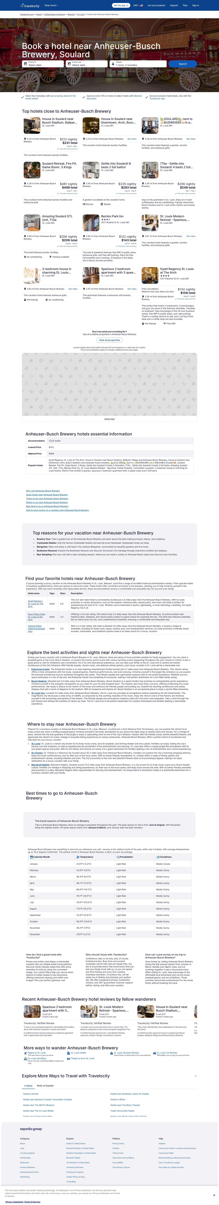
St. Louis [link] (80, 14)
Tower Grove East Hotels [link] (122, 1110)
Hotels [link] (39, 14)
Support (174, 5)
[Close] (214, 1195)
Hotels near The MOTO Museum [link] (38, 1105)
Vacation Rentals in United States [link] (80, 1148)
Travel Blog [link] (71, 1181)
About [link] (22, 1143)
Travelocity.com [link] (27, 14)
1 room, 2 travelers (126, 65)
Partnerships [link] (25, 1158)
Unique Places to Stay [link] (75, 1177)
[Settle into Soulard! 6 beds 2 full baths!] (109, 185)
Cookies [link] (115, 1148)
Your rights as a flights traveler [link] (171, 1167)
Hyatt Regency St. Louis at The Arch (35, 604)
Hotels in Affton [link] (117, 1099)
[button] (109, 1076)
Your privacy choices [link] (121, 1167)
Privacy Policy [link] (118, 1143)
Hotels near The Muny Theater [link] (125, 1105)
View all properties (109, 340)
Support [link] (162, 1143)
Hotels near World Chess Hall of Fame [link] (128, 1116)
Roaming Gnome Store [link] (29, 1172)
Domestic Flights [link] (73, 1158)
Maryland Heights (40, 764)
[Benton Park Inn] (109, 238)
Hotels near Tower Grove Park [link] (37, 1116)
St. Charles (37, 753)
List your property (156, 5)
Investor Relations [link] (27, 1167)
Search (183, 63)
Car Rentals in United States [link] (78, 1162)
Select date (34, 65)
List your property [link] (27, 1153)
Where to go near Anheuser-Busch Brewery (47, 502)
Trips (185, 5)
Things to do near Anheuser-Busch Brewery (47, 498)
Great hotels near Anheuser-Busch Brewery (47, 494)
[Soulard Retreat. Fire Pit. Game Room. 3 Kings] (50, 185)
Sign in (195, 5)
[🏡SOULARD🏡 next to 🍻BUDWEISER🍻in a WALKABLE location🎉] (168, 136)
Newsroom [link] (24, 1162)
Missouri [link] (71, 14)
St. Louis (35, 743)
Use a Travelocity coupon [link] (169, 1162)
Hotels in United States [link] (75, 1143)
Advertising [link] (24, 1177)
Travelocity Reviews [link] (74, 1167)
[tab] (28, 1085)
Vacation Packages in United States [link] (81, 1153)
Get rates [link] (131, 139)
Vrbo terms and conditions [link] (123, 1158)
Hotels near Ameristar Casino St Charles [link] (129, 1093)
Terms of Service (32, 1202)
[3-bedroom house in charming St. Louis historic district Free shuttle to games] (50, 296)
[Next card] (193, 1021)
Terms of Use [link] (117, 1153)
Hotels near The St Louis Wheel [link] (38, 1110)
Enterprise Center (40, 669)
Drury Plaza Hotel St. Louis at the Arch (36, 617)
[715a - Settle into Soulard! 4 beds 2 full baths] (168, 185)
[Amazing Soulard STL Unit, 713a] (50, 238)
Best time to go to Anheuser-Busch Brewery (47, 506)
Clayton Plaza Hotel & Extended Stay (36, 628)
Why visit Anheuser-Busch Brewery (43, 490)
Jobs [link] (22, 1148)
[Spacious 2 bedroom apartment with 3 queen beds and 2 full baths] (109, 296)
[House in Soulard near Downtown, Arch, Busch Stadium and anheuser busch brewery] (109, 136)
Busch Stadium (39, 681)
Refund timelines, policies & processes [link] (174, 1158)
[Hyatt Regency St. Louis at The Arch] (168, 296)
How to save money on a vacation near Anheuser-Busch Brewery (57, 510)
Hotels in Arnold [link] (30, 1093)
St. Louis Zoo (38, 693)
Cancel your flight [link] (166, 1153)
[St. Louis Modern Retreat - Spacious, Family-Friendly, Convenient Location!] (168, 238)
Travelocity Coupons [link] (75, 1172)
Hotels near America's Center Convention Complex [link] (47, 1099)
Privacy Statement (14, 1202)
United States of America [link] (54, 14)
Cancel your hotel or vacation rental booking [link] (177, 1148)
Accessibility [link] (117, 1162)
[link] (45, 1053)
